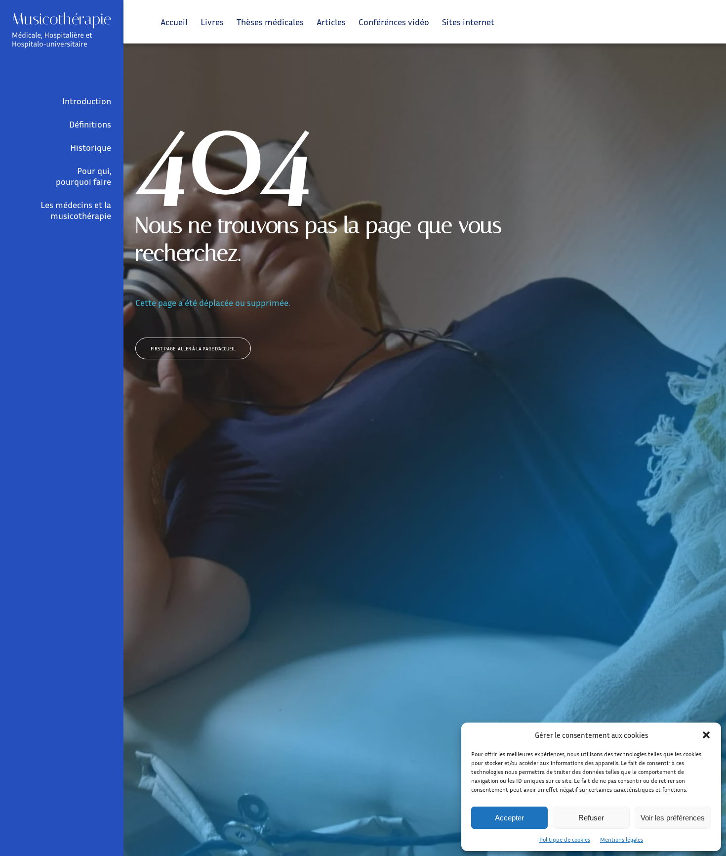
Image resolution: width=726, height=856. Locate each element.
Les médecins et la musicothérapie (75, 210)
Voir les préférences (673, 817)
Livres (212, 21)
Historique (90, 147)
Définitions (90, 124)
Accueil (174, 21)
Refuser (591, 817)
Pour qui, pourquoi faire (83, 176)
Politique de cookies (564, 839)
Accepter (509, 817)
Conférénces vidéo (394, 21)
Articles (331, 21)
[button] (706, 735)
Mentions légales (621, 839)
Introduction (86, 100)
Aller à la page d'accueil (193, 348)
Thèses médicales (270, 21)
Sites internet (468, 21)
